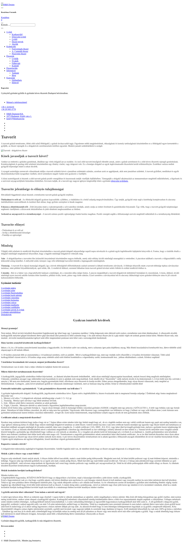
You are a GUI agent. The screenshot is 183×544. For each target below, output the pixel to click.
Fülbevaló (16, 63)
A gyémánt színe (8, 290)
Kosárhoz (5, 17)
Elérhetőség (17, 80)
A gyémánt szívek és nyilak (12, 310)
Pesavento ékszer (19, 54)
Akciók (15, 44)
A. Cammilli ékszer (20, 51)
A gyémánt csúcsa (8, 302)
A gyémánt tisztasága (10, 300)
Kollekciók (11, 46)
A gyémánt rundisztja (10, 305)
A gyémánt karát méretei (11, 295)
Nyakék (15, 61)
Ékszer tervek (17, 42)
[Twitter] (94, 125)
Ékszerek (10, 56)
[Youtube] (94, 536)
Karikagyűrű (17, 34)
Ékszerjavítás (12, 68)
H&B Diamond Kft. (14, 114)
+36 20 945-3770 (8, 109)
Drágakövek (6, 314)
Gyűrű (9, 32)
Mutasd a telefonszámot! (16, 102)
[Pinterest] (94, 130)
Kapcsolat (10, 78)
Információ (11, 70)
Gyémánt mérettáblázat (10, 312)
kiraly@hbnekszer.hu (15, 118)
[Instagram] (94, 128)
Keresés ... (5, 25)
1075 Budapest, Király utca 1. (19, 116)
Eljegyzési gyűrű (19, 37)
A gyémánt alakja (8, 288)
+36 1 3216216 (7, 107)
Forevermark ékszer (20, 49)
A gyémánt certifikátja (10, 307)
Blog (14, 75)
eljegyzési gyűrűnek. (119, 181)
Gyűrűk (15, 58)
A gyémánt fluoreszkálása (12, 293)
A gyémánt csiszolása (10, 298)
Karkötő (15, 66)
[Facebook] (94, 123)
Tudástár (15, 73)
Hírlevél (15, 82)
